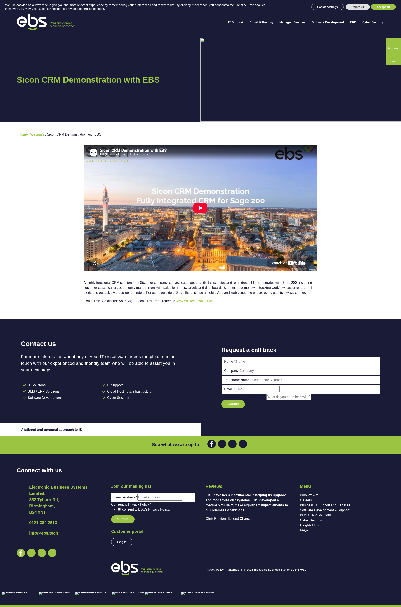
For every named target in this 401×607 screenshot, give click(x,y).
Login (121, 542)
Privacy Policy (158, 509)
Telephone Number (238, 380)
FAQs (304, 530)
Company (231, 371)
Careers (306, 500)
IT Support (235, 22)
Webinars (37, 134)
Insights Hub (309, 525)
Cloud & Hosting (261, 22)
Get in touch (393, 48)
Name (229, 361)
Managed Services (292, 22)
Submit (233, 404)
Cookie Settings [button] (327, 7)
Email (229, 389)
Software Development (328, 22)
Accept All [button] (383, 7)
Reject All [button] (358, 7)
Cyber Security (372, 22)
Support (393, 61)
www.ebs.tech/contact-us (194, 301)
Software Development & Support (324, 510)
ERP (353, 22)
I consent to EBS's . (145, 509)
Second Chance (239, 518)
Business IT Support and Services (325, 505)
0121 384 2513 (43, 522)
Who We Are (309, 495)
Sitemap (233, 569)
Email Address (125, 497)
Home (23, 134)
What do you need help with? (243, 397)
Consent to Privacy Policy (131, 504)
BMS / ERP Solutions (316, 515)
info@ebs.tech (43, 533)
